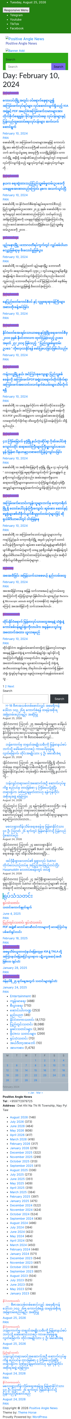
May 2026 (17, 1130)
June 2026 (17, 1126)
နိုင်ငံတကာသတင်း (11, 614)
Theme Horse (27, 1412)
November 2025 (21, 1157)
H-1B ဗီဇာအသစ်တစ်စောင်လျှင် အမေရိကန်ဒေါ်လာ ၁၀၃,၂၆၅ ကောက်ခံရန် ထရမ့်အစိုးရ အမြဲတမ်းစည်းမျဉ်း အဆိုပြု (31, 710)
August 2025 (19, 1170)
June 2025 (17, 1179)
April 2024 (17, 1240)
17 (54, 1070)
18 (63, 1070)
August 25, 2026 (14, 1318)
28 (26, 1080)
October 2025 (19, 1161)
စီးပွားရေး (16, 1005)
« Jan (31, 1092)
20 (16, 1075)
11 (63, 1065)
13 (16, 1070)
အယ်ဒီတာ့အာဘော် (22, 1043)
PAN (6, 138)
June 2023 (17, 1284)
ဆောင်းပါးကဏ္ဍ (20, 1010)
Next (11, 686)
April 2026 (17, 1135)
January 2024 (19, 1254)
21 (26, 1075)
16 (45, 1070)
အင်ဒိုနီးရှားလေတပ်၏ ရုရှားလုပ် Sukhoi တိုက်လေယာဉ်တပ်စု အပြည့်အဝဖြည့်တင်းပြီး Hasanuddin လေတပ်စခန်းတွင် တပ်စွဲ (31, 865)
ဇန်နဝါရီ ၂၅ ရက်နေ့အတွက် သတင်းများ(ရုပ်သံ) (30, 981)
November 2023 (21, 1262)
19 (7, 1075)
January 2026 (19, 1148)
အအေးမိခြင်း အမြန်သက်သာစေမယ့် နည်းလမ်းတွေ (34, 575)
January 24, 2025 (15, 987)
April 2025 (17, 1188)
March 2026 (18, 1139)
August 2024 (19, 1223)
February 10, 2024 (15, 133)
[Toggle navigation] (8, 56)
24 (54, 1075)
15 (35, 1070)
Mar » (39, 1092)
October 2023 (19, 1267)
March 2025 (18, 1192)
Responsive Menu (16, 10)
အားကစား (17, 1048)
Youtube (15, 19)
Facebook (17, 28)
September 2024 (21, 1218)
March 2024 (18, 1245)
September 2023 (21, 1271)
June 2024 (17, 1232)
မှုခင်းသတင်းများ (11, 237)
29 (35, 1080)
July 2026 (17, 1121)
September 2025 (21, 1165)
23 (44, 1075)
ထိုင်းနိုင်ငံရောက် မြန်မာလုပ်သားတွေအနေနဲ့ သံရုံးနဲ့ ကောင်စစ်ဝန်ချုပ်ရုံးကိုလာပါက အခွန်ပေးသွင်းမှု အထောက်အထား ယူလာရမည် (33, 627)
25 (63, 1075)
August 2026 (19, 1117)
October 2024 (19, 1214)
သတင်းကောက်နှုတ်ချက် (17, 907)
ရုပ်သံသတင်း (18, 896)
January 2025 (19, 1201)
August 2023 (19, 1276)
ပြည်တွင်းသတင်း (11, 93)
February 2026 (20, 1143)
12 (7, 1070)
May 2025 (17, 1183)
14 (26, 1070)
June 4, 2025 (12, 913)
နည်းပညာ (16, 1015)
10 (54, 1065)
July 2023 (17, 1280)
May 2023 (17, 1289)
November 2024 (21, 1210)
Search (10, 59)
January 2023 (19, 1293)
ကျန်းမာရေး (8, 568)
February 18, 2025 (15, 938)
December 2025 (21, 1152)
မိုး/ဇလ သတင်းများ (23, 1033)
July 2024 (17, 1227)
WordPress (39, 1417)
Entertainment (20, 996)
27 (16, 1080)
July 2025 (17, 1174)
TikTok (14, 24)
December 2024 (21, 1205)
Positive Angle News (21, 43)
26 (7, 1080)
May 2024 (17, 1236)
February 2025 (20, 1196)
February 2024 (20, 1249)
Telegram (16, 15)
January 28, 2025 (15, 968)
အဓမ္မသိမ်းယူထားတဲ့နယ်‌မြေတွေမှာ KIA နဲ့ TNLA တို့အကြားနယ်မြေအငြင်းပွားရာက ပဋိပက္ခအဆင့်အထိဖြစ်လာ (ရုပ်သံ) (32, 956)
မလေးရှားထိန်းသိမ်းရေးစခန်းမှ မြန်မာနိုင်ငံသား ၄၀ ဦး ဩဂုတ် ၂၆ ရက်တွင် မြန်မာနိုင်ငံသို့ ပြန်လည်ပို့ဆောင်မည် (34, 831)
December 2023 (21, 1258)
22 (35, 1075)
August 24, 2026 (14, 1373)
